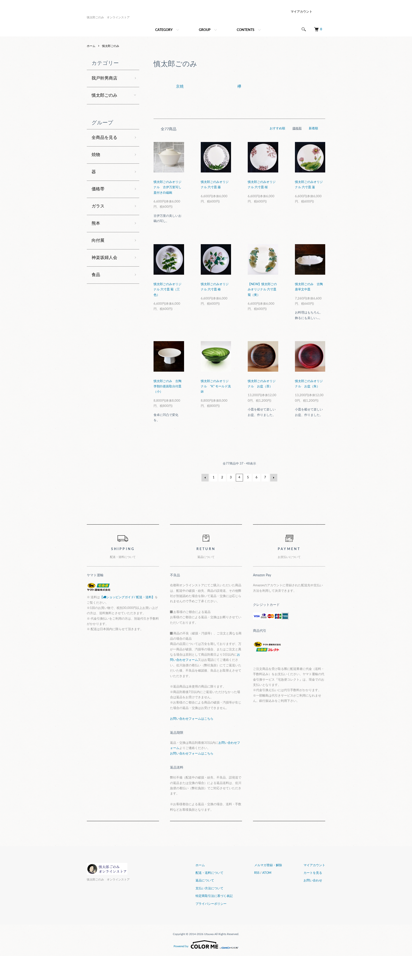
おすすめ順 (277, 128)
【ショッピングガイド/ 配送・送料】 (127, 597)
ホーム (91, 46)
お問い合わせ (313, 880)
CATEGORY (164, 30)
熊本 (96, 223)
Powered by (181, 946)
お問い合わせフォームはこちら (191, 718)
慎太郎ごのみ (110, 46)
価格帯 (98, 189)
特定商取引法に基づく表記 (214, 896)
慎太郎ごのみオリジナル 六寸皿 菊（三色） (167, 290)
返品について (205, 880)
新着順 (313, 128)
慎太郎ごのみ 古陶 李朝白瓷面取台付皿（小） (167, 387)
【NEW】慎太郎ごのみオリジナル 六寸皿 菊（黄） (262, 290)
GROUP (205, 30)
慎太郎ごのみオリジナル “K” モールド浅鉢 (216, 387)
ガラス (98, 206)
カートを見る (313, 873)
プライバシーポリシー (211, 903)
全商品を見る (104, 138)
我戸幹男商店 (104, 78)
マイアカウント (301, 11)
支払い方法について (209, 888)
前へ (205, 477)
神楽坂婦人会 (104, 258)
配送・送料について (209, 873)
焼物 (96, 155)
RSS (256, 873)
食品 (96, 275)
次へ (273, 477)
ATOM (266, 873)
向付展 (98, 240)
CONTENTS (245, 30)
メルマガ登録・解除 (268, 865)
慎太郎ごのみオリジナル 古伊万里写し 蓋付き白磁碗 (167, 187)
